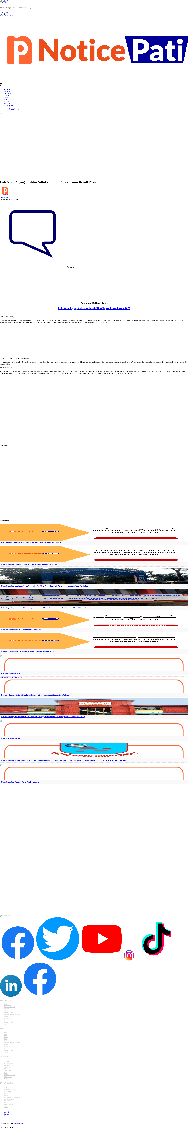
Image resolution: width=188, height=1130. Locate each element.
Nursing (7, 1091)
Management (9, 1007)
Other (6, 103)
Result (6, 101)
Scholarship (8, 93)
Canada (7, 1067)
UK (5, 1069)
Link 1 (2, 5)
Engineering (9, 1016)
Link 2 (7, 5)
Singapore (8, 1079)
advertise (7, 1120)
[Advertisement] (94, 131)
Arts (6, 1011)
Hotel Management (12, 1014)
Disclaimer (8, 1116)
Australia (8, 1063)
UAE (5, 1073)
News (11, 107)
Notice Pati (4, 197)
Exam (6, 99)
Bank (6, 1037)
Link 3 (12, 5)
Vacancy (7, 97)
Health (7, 1009)
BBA (5, 1039)
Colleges (7, 89)
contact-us (7, 1118)
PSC (5, 1033)
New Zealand (9, 1075)
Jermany (7, 1071)
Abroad (7, 95)
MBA (6, 1041)
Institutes (7, 91)
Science (7, 1005)
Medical (7, 1018)
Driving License (14, 109)
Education (8, 1012)
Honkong (8, 1077)
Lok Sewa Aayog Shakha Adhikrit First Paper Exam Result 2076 (94, 308)
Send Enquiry (4, 12)
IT (5, 1020)
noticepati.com (18, 1123)
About (6, 1112)
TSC (5, 1035)
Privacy (7, 1114)
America (7, 1065)
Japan (6, 1061)
